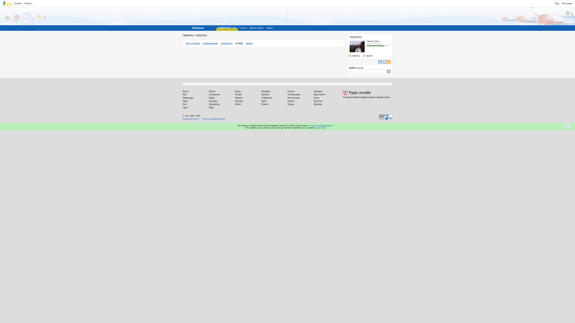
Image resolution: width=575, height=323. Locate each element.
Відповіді (318, 104)
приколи (356, 56)
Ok (567, 126)
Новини (291, 101)
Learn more (321, 128)
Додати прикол (256, 28)
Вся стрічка (193, 43)
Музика (291, 104)
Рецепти (265, 104)
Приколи (239, 98)
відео (249, 43)
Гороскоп (265, 94)
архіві (361, 68)
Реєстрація (567, 3)
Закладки (318, 91)
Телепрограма (294, 94)
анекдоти (226, 43)
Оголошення (214, 94)
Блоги (316, 98)
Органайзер (214, 104)
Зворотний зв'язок (191, 119)
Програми (265, 91)
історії (239, 43)
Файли (238, 104)
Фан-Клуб (318, 101)
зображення (210, 43)
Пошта (186, 91)
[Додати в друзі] (380, 62)
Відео (185, 101)
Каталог (291, 91)
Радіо (211, 107)
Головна (17, 3)
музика (369, 56)
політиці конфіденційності (321, 125)
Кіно (184, 104)
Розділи (27, 3)
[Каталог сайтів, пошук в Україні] (385, 116)
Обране (269, 28)
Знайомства (266, 98)
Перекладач (188, 98)
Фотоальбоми (294, 98)
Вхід (557, 3)
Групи (185, 107)
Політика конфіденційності (214, 119)
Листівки (239, 101)
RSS (185, 94)
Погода (238, 94)
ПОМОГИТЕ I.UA (226, 28)
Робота (212, 91)
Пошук (238, 91)
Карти (264, 101)
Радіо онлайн (360, 92)
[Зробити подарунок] (389, 62)
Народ (212, 98)
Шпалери (213, 101)
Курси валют (319, 94)
